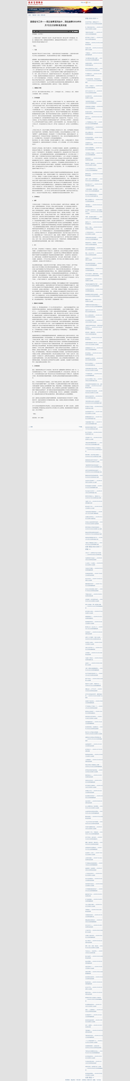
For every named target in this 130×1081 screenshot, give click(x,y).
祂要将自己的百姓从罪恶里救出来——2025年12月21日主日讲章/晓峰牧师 (93, 739)
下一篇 (81, 426)
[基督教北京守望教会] (35, 4)
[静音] (73, 31)
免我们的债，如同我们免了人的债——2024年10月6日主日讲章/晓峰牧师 (93, 1068)
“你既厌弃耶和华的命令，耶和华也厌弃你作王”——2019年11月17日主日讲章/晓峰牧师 (94, 327)
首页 (30, 15)
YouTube (99, 1079)
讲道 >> (88, 549)
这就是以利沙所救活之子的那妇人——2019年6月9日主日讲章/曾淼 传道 (93, 449)
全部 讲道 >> (89, 1077)
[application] (55, 31)
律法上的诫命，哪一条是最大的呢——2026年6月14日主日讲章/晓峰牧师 (93, 606)
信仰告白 (84, 1079)
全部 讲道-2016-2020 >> (93, 547)
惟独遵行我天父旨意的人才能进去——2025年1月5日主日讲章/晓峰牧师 (93, 999)
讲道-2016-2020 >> (91, 18)
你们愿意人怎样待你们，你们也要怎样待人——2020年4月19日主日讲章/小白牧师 (93, 211)
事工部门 (79, 1079)
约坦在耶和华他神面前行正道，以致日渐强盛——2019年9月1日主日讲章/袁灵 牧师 (93, 385)
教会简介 (73, 1079)
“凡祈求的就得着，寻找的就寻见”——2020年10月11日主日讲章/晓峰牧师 (93, 80)
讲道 (38, 15)
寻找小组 (83, 2)
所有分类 (43, 15)
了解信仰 (34, 15)
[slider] (76, 31)
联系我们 (67, 1079)
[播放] (34, 31)
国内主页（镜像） (91, 1079)
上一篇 (30, 426)
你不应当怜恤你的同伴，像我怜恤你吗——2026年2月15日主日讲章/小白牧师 (93, 696)
